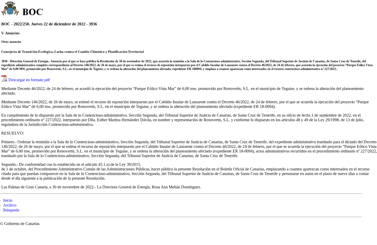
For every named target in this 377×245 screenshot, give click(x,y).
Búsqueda (11, 210)
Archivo (9, 205)
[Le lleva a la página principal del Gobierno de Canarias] (10, 9)
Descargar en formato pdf (29, 80)
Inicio (7, 200)
